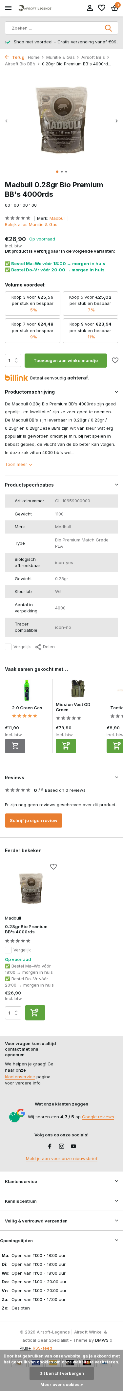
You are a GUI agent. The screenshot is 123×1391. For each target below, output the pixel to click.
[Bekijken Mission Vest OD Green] (78, 690)
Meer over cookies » (61, 1384)
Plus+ (25, 1348)
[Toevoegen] (66, 746)
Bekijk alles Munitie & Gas (31, 224)
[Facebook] (49, 1147)
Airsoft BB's (93, 57)
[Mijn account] (90, 8)
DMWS (102, 1340)
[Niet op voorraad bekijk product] (15, 746)
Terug (18, 57)
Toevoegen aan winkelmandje (65, 360)
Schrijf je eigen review (33, 820)
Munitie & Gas (60, 57)
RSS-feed (42, 1348)
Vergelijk (22, 646)
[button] (57, 172)
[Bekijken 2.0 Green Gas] (27, 692)
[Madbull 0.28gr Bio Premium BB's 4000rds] (31, 888)
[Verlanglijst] (101, 8)
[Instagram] (61, 1147)
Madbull (58, 218)
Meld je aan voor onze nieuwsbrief (61, 1158)
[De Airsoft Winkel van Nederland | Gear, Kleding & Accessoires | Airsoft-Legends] (34, 8)
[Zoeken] (109, 28)
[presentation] (6, 120)
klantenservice (20, 1076)
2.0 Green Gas (27, 707)
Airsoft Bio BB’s (20, 63)
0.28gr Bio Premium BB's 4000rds (26, 929)
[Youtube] (73, 1147)
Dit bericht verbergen (61, 1373)
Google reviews (98, 1116)
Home (34, 57)
